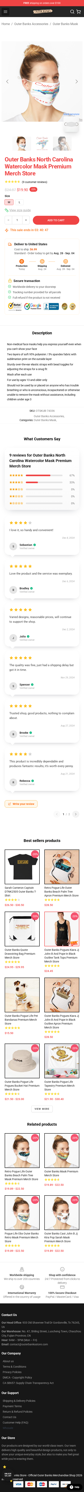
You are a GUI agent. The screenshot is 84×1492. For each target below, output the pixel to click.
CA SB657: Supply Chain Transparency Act (28, 1382)
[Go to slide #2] (42, 144)
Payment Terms (12, 1406)
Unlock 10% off (7, 1475)
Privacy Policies (12, 1372)
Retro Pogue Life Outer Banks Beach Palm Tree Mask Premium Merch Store (21, 1175)
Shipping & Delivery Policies (19, 1400)
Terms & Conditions (14, 1366)
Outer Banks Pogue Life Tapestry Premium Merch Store (59, 1085)
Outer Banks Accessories (31, 24)
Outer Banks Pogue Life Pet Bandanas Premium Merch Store (21, 1019)
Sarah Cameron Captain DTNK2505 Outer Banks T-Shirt (20, 891)
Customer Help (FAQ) (15, 1422)
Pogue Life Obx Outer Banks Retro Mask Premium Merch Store (22, 1237)
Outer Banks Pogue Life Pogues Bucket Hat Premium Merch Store (22, 1085)
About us (8, 1361)
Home (6, 24)
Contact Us (9, 1417)
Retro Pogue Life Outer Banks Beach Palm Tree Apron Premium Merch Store (61, 891)
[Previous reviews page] (56, 814)
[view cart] (78, 11)
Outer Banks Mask (65, 24)
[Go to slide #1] (21, 144)
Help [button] (77, 1487)
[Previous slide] (8, 81)
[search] (72, 11)
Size (7, 196)
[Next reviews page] (75, 814)
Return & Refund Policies (17, 1411)
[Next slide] (76, 81)
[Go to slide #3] (62, 144)
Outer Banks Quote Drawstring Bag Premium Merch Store (20, 953)
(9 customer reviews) (34, 182)
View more (42, 1109)
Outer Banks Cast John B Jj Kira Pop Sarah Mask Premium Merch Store (61, 1237)
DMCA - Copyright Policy (17, 1377)
